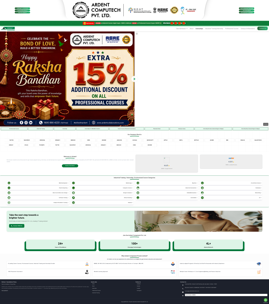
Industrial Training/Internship (214, 28)
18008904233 (22, 8)
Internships (199, 28)
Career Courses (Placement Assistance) (126, 128)
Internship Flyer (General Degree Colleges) (250, 128)
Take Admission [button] (181, 28)
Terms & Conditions (5, 284)
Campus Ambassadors (248, 28)
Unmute (265, 124)
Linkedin (138, 288)
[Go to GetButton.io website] (265, 302)
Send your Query (181, 128)
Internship (64, 128)
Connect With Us (17, 225)
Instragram (139, 290)
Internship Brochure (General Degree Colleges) (213, 128)
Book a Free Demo (70, 165)
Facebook (139, 283)
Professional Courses (231, 28)
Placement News (157, 128)
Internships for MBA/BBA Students (92, 128)
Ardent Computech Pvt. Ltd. (142, 301)
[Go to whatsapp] (265, 300)
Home (93, 283)
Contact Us (262, 28)
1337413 (193, 294)
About (191, 28)
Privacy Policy (12, 284)
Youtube (138, 286)
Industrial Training (41, 128)
